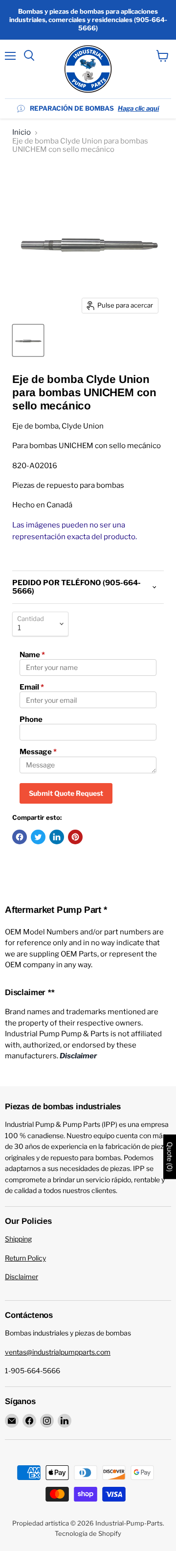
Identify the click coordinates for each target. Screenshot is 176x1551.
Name (32, 654)
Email (32, 687)
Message (38, 751)
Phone (31, 719)
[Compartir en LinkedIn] (56, 837)
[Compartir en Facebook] (19, 837)
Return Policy (25, 1258)
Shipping (18, 1239)
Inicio (21, 132)
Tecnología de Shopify (88, 1533)
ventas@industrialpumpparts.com (57, 1352)
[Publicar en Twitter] (38, 837)
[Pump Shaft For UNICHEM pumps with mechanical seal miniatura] (28, 340)
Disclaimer (21, 1276)
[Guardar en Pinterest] (75, 837)
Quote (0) (170, 1157)
